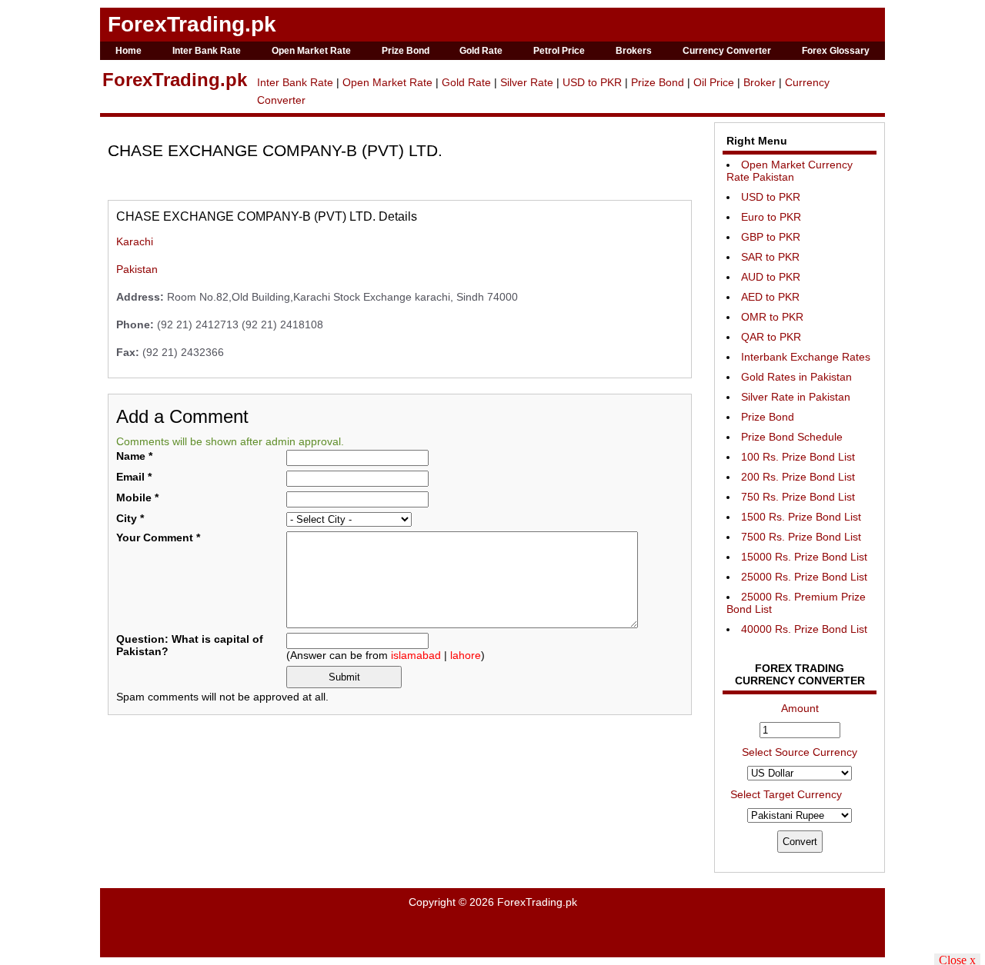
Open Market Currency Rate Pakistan (789, 170)
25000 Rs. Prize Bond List (804, 577)
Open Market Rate (311, 50)
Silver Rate (526, 82)
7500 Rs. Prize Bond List (801, 537)
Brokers (634, 50)
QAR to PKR (771, 337)
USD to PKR (592, 82)
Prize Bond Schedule (792, 437)
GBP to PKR (770, 237)
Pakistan (137, 269)
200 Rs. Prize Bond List (798, 477)
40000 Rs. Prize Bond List (804, 629)
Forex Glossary (836, 50)
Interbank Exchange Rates (805, 357)
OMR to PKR (772, 317)
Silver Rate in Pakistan (795, 397)
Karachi (134, 241)
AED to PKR (770, 297)
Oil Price (713, 82)
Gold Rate (481, 50)
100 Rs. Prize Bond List (798, 457)
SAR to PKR (770, 257)
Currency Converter (727, 50)
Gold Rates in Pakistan (796, 377)
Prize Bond (405, 50)
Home (128, 50)
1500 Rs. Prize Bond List (801, 517)
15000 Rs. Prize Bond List (804, 557)
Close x (957, 959)
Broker (759, 82)
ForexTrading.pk (192, 24)
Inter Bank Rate (206, 50)
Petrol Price (559, 50)
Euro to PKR (771, 217)
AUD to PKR (770, 277)
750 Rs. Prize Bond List (798, 497)
